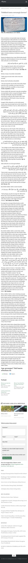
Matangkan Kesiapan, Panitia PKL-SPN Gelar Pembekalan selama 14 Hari (13, 531)
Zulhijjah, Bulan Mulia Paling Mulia (11, 489)
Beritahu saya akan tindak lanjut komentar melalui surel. (13, 449)
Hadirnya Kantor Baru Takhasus (9, 497)
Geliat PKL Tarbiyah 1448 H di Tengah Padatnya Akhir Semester (11, 526)
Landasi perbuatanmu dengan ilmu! (5, 391)
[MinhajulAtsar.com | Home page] (5, 2)
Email (16, 436)
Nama (4, 436)
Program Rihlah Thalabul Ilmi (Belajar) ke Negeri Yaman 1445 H (12, 511)
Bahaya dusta (4, 413)
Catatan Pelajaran (15, 8)
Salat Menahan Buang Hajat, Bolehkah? (12, 485)
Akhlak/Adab (5, 8)
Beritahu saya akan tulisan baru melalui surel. (13, 454)
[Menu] (26, 1)
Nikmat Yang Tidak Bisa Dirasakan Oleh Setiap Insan (19, 384)
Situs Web (4, 441)
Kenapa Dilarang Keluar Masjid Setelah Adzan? (14, 473)
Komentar (5, 427)
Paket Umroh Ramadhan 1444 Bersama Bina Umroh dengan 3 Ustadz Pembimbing (13, 516)
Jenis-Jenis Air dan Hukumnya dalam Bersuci (13, 482)
